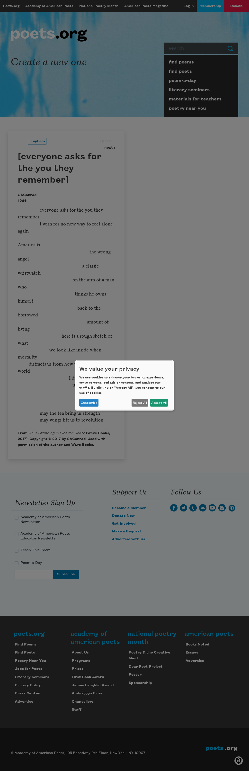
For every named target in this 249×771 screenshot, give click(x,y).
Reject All (140, 402)
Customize (89, 402)
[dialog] (124, 385)
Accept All (159, 402)
